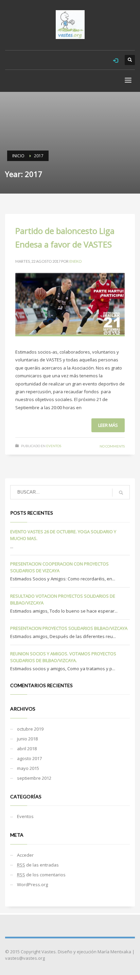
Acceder (25, 855)
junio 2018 (27, 739)
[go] (121, 492)
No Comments (112, 446)
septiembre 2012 (34, 778)
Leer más (108, 425)
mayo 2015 (28, 768)
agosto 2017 (29, 758)
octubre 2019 (30, 729)
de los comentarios (41, 875)
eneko (75, 261)
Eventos (53, 446)
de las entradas (38, 865)
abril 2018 (27, 748)
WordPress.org (32, 884)
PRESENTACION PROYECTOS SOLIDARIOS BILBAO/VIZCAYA (68, 628)
